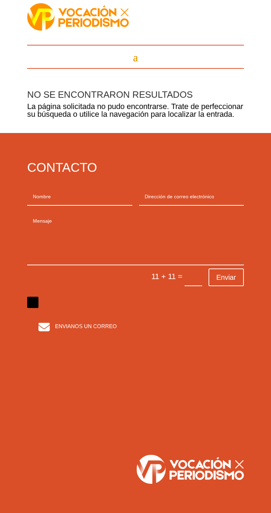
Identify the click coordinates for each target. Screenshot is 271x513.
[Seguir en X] (32, 302)
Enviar (226, 277)
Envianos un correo (86, 326)
